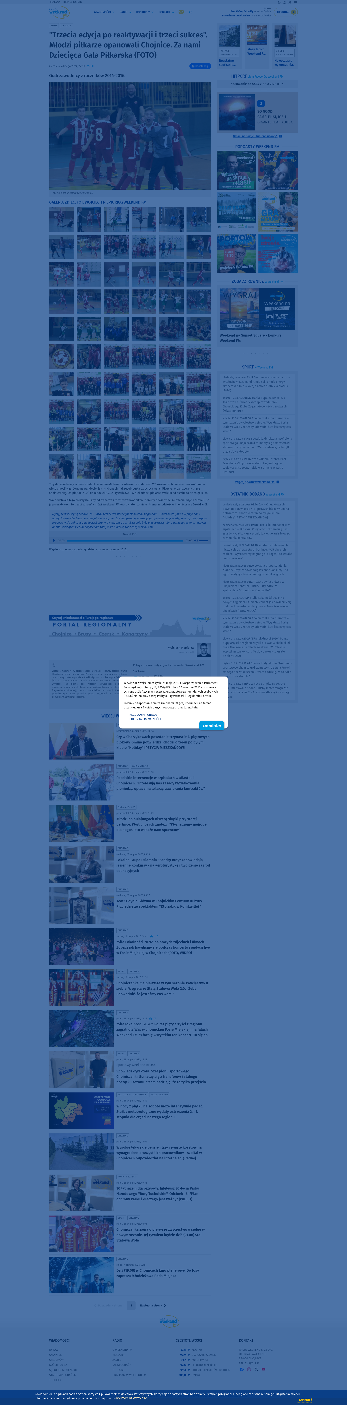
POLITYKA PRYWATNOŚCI (145, 719)
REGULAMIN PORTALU (143, 714)
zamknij (304, 1399)
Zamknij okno (212, 725)
